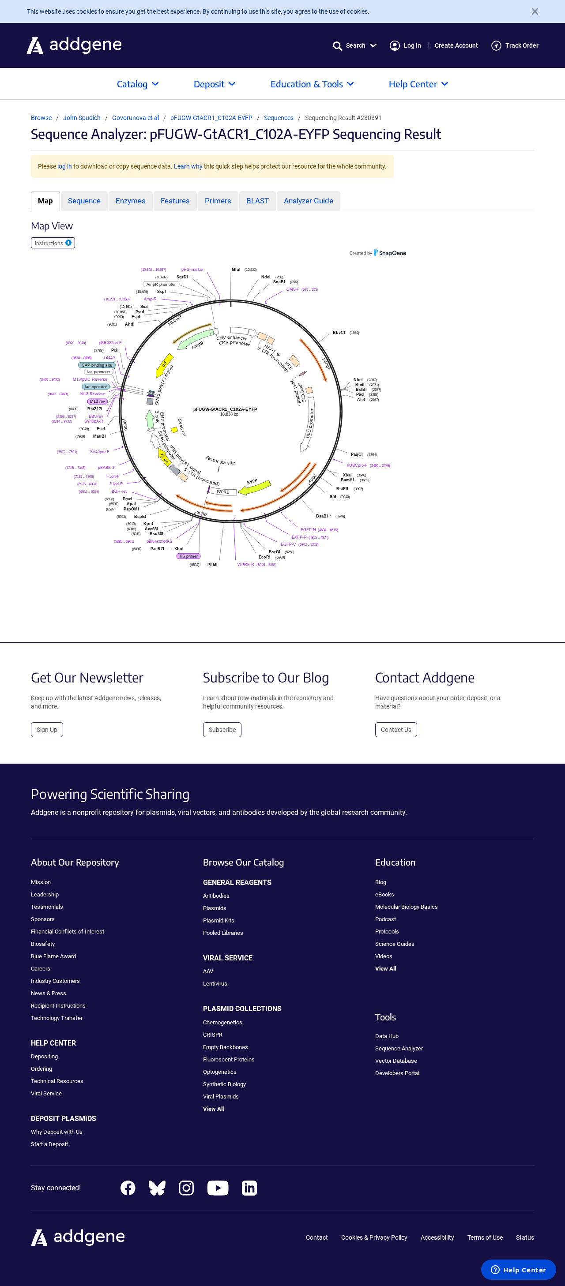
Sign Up (47, 729)
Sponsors (43, 919)
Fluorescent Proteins (229, 1059)
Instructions (49, 243)
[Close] (531, 11)
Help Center (413, 83)
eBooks (384, 894)
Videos (383, 956)
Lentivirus (215, 983)
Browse (41, 117)
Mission (41, 882)
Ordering (41, 1068)
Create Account (456, 45)
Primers (218, 200)
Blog (380, 882)
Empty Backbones (225, 1047)
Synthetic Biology (224, 1084)
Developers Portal (397, 1073)
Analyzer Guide (308, 200)
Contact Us (396, 729)
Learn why (188, 166)
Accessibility (437, 1237)
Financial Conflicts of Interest (67, 931)
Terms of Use (485, 1237)
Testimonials (47, 907)
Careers (40, 968)
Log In (412, 45)
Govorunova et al (136, 117)
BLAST (257, 200)
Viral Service (46, 1093)
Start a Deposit (49, 1144)
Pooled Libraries (223, 933)
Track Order (522, 45)
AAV (208, 971)
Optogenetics (220, 1072)
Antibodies (216, 895)
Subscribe (222, 729)
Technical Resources (57, 1081)
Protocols (387, 931)
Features (175, 200)
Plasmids (214, 908)
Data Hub (387, 1036)
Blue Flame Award (53, 956)
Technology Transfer (57, 1018)
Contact (317, 1237)
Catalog (132, 83)
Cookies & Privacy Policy (374, 1237)
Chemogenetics (222, 1022)
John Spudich (82, 117)
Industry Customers (55, 981)
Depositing (44, 1056)
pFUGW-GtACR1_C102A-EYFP (212, 117)
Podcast (385, 919)
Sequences (279, 117)
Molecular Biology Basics (406, 907)
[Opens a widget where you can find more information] (518, 1271)
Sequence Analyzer (399, 1048)
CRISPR (212, 1034)
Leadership (45, 894)
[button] (355, 45)
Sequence (84, 200)
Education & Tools (307, 83)
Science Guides (394, 944)
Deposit (209, 83)
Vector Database (396, 1060)
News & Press (48, 993)
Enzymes (131, 200)
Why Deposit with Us (57, 1132)
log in (64, 166)
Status (525, 1237)
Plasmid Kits (218, 920)
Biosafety (43, 944)
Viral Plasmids (221, 1096)
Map (45, 200)
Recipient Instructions (58, 1005)
